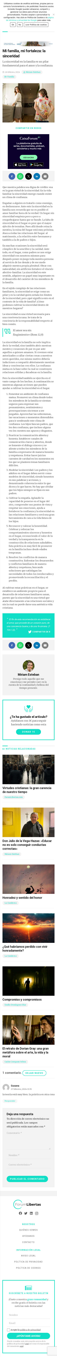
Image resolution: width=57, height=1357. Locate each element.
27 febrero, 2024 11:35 (21, 1089)
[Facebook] (20, 1213)
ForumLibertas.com (14, 797)
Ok (13, 25)
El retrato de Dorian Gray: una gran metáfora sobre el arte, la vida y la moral (25, 1052)
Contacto (28, 1242)
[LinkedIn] (31, 1213)
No (20, 25)
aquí (27, 1344)
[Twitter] (25, 1213)
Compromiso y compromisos (22, 999)
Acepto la (26, 1330)
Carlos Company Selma (15, 1062)
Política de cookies (28, 1268)
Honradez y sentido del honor (22, 897)
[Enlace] (28, 1204)
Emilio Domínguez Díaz (15, 1005)
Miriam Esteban (33, 72)
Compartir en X (41, 632)
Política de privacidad (28, 1262)
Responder (10, 1101)
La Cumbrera (11, 903)
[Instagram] (36, 1213)
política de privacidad (30, 1330)
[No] (53, 14)
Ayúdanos (28, 1236)
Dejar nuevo (34, 1073)
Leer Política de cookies (36, 25)
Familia (10, 77)
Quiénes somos (28, 1230)
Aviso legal (28, 1256)
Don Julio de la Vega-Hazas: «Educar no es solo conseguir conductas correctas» (27, 844)
